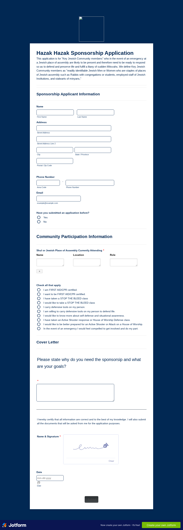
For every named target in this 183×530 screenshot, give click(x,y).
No (45, 221)
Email (39, 192)
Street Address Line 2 (46, 143)
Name (39, 106)
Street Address (43, 133)
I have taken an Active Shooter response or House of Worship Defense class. (86, 320)
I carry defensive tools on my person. (64, 307)
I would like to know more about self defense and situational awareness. (84, 315)
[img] (90, 446)
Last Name (82, 117)
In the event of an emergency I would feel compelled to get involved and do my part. (90, 328)
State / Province (82, 154)
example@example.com (47, 203)
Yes (45, 217)
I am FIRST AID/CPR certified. (60, 289)
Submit (91, 499)
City (38, 154)
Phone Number (45, 176)
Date (39, 486)
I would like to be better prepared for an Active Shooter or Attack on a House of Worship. (93, 324)
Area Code (41, 187)
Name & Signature (49, 436)
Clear (111, 461)
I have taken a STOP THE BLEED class (65, 298)
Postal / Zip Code (44, 165)
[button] (38, 482)
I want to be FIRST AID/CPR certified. (64, 294)
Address (41, 122)
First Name (42, 117)
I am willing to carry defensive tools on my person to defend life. (79, 311)
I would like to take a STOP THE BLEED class (69, 302)
